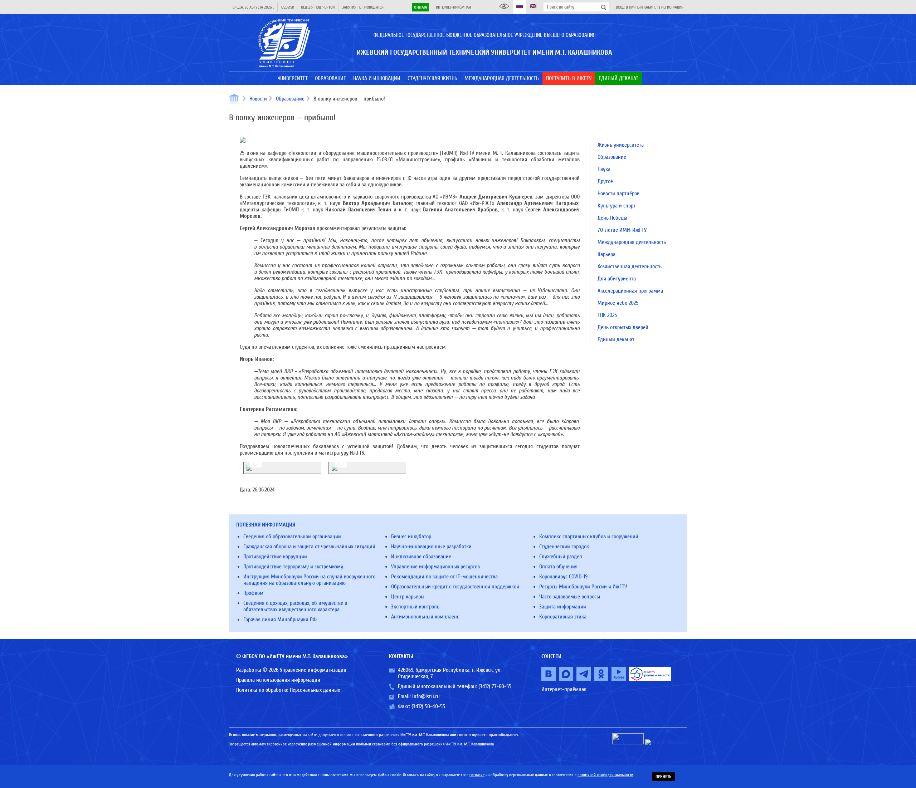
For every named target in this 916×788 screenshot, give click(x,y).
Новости (258, 99)
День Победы (612, 218)
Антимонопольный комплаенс (425, 616)
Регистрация (672, 7)
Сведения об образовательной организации (292, 536)
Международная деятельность (632, 242)
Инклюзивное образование (421, 556)
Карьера (606, 254)
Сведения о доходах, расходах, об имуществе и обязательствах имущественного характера (295, 606)
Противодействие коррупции (275, 556)
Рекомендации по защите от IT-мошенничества (444, 576)
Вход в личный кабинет (637, 7)
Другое (605, 181)
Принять (663, 776)
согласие (476, 774)
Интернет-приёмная (453, 7)
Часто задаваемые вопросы (569, 596)
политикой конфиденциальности (605, 774)
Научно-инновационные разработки (431, 546)
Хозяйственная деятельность (630, 266)
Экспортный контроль (415, 606)
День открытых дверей (623, 327)
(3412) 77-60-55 (494, 686)
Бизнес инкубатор (411, 536)
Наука (604, 169)
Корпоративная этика (562, 616)
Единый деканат (616, 339)
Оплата (420, 7)
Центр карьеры (407, 596)
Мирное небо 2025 (618, 303)
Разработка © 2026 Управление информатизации (291, 670)
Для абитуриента (617, 278)
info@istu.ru (426, 696)
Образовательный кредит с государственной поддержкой (455, 586)
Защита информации (562, 606)
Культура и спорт (616, 205)
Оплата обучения (558, 566)
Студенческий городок (564, 546)
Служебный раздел (560, 556)
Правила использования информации (278, 680)
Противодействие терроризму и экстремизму (293, 566)
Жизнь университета (621, 145)
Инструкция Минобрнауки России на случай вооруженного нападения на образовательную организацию (309, 579)
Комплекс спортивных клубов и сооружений (588, 536)
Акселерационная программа (630, 291)
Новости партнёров (618, 193)
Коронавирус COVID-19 (563, 576)
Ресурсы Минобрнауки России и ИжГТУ (583, 586)
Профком (253, 593)
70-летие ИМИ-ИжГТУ (622, 230)
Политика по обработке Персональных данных (288, 690)
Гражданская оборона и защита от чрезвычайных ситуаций (309, 546)
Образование (290, 99)
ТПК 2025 (607, 315)
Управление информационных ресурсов (435, 566)
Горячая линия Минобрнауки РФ (280, 619)
